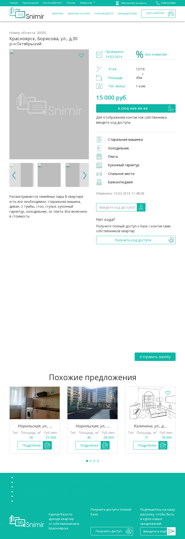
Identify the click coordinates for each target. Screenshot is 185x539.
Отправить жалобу (155, 356)
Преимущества (30, 2)
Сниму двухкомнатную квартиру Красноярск (50, 501)
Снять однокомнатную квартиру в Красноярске (52, 496)
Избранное (86, 2)
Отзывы (71, 2)
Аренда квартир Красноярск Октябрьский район (53, 491)
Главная (13, 2)
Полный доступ (103, 13)
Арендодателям (127, 13)
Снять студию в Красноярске (37, 482)
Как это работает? (52, 2)
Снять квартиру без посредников (41, 477)
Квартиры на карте (79, 13)
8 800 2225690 (168, 3)
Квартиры (57, 13)
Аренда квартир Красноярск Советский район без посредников (64, 487)
